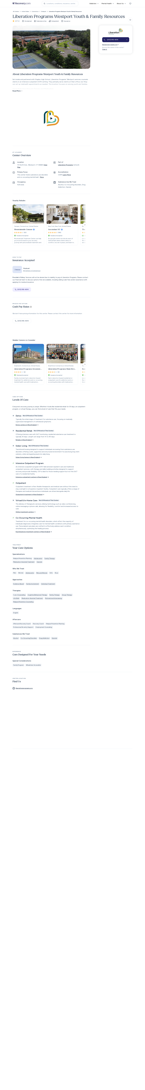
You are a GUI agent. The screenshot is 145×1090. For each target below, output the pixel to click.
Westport (43, 11)
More (42, 177)
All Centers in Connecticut (31, 271)
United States (25, 11)
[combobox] (60, 3)
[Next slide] (85, 225)
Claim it (104, 49)
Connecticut (35, 11)
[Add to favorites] (130, 20)
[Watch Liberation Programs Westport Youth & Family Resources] (51, 118)
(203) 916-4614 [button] (23, 289)
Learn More (67, 175)
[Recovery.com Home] (22, 3)
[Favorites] (130, 4)
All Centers (16, 11)
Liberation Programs (65, 165)
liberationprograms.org (109, 45)
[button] (115, 39)
